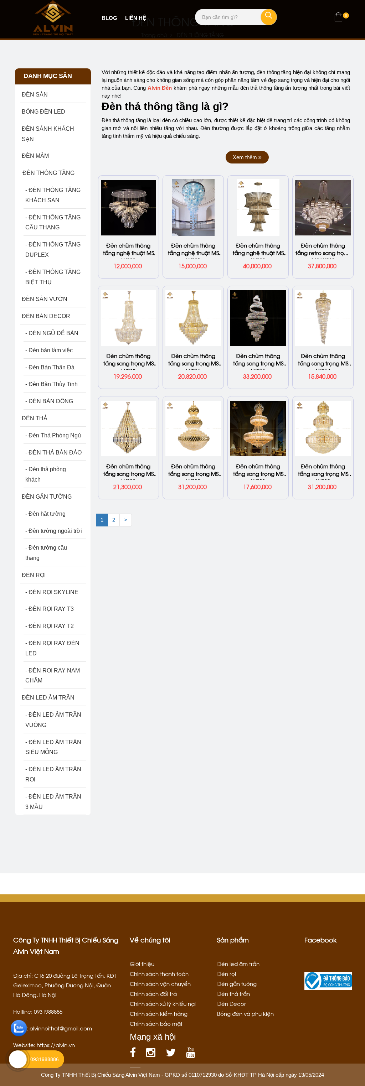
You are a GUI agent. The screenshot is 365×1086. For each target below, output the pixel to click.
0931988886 (44, 1059)
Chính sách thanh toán (159, 973)
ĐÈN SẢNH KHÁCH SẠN (48, 134)
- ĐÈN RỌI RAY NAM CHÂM (52, 675)
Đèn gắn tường (237, 983)
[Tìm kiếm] (269, 17)
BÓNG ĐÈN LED (43, 112)
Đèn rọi (226, 973)
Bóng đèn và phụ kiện (245, 1013)
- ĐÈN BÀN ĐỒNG (49, 401)
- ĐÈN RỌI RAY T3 (49, 609)
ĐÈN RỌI (34, 575)
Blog (109, 18)
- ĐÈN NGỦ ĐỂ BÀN (51, 333)
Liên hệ (135, 18)
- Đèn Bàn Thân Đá (49, 367)
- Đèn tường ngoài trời (53, 531)
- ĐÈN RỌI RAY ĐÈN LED (52, 648)
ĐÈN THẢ (34, 418)
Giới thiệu (142, 963)
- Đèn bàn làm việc (49, 350)
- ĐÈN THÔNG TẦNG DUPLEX (53, 249)
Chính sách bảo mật (156, 1023)
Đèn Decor (231, 1003)
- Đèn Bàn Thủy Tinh (51, 384)
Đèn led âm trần (238, 963)
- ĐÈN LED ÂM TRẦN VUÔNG (53, 720)
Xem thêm (245, 157)
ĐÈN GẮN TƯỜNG (47, 497)
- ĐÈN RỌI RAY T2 (49, 626)
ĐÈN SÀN (35, 95)
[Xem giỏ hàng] (338, 18)
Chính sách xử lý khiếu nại (163, 1003)
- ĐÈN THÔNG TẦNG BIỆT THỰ (53, 277)
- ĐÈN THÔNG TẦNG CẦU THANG (53, 222)
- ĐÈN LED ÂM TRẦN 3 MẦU (53, 802)
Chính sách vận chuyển (160, 983)
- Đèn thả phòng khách (45, 474)
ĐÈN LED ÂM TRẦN (48, 698)
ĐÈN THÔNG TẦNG (48, 173)
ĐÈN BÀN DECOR (46, 316)
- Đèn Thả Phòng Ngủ (53, 435)
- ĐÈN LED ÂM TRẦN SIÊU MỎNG (53, 747)
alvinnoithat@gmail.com (61, 1028)
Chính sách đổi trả (153, 993)
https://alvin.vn (56, 1045)
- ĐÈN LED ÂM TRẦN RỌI (53, 774)
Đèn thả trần (233, 993)
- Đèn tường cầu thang (46, 553)
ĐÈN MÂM (35, 156)
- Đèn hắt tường (45, 514)
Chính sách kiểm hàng (158, 1013)
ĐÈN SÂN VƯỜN (44, 299)
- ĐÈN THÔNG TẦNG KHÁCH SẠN (53, 195)
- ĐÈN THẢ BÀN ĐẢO (53, 453)
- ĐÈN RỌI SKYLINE (51, 592)
